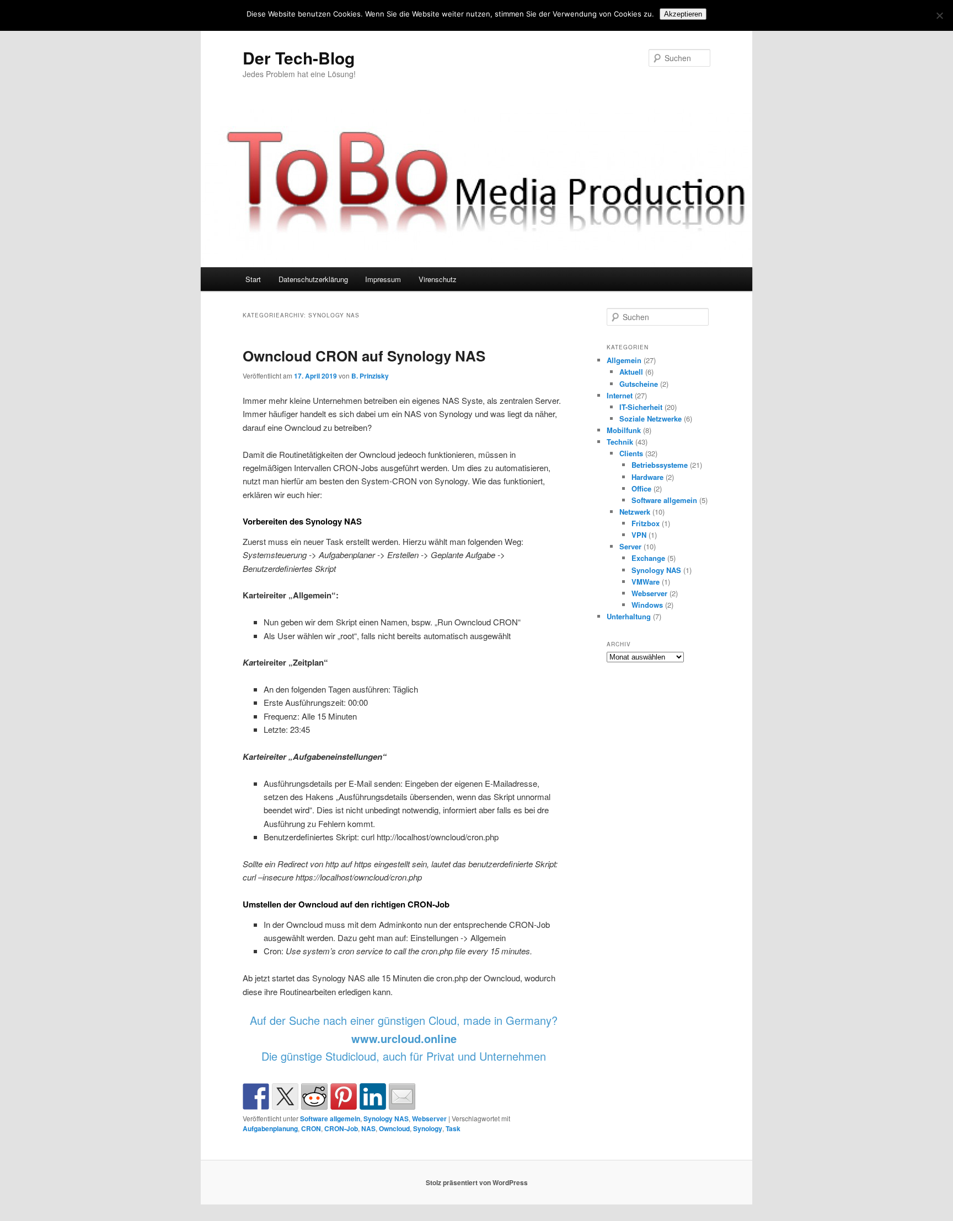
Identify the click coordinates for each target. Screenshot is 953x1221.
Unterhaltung (629, 616)
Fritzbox (645, 523)
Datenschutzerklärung (313, 279)
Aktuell (631, 371)
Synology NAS (386, 1118)
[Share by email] (402, 1096)
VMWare (645, 581)
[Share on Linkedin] (373, 1096)
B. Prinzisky (370, 376)
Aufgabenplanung (270, 1128)
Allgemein (624, 360)
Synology (427, 1128)
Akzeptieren (683, 14)
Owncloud (394, 1128)
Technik (620, 441)
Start (253, 279)
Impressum (383, 279)
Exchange (648, 558)
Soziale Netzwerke (650, 418)
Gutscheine (638, 384)
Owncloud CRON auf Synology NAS (364, 355)
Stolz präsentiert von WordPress (477, 1182)
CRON (311, 1128)
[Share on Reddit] (314, 1096)
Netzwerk (634, 511)
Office (641, 488)
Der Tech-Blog (299, 57)
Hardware (647, 477)
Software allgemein (330, 1118)
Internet (620, 395)
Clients (631, 453)
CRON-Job (341, 1128)
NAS (368, 1128)
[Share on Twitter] (285, 1096)
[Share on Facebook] (256, 1096)
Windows (647, 604)
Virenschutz (438, 279)
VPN (638, 535)
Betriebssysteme (659, 465)
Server (630, 546)
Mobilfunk (624, 430)
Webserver (429, 1118)
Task (453, 1128)
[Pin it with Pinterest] (343, 1096)
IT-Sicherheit (640, 407)
